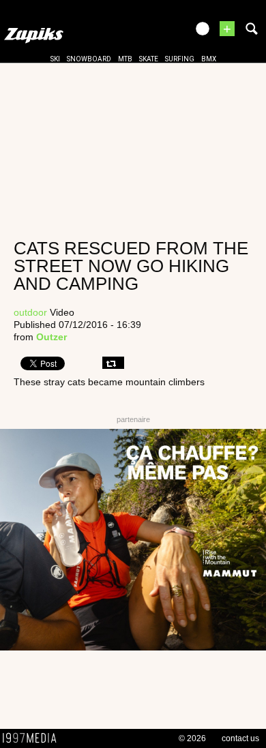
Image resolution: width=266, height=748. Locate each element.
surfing (179, 59)
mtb (125, 59)
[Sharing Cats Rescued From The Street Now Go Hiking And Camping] (113, 363)
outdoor (30, 312)
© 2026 (192, 738)
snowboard (89, 59)
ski (55, 59)
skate (148, 59)
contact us (240, 738)
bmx (208, 59)
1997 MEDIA (33, 738)
